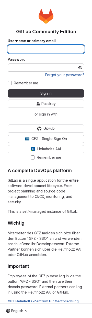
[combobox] (17, 311)
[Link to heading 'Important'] (31, 266)
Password (17, 59)
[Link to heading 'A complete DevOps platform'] (74, 170)
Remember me (26, 83)
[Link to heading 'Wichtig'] (26, 223)
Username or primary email (32, 41)
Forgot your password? (64, 75)
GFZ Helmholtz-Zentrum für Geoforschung (43, 301)
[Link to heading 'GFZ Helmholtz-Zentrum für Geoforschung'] (80, 301)
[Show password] (80, 68)
